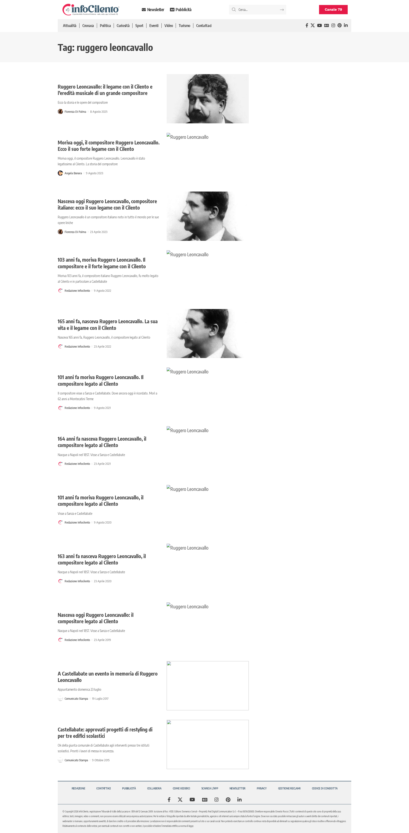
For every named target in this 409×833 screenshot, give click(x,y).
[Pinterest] (339, 25)
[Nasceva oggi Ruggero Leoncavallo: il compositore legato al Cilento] (208, 627)
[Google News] (326, 25)
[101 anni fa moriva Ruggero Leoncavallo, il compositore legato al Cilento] (208, 509)
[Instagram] (333, 25)
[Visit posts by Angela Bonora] (60, 173)
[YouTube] (319, 25)
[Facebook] (306, 25)
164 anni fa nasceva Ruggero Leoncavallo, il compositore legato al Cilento (102, 441)
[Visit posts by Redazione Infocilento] (60, 290)
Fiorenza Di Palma (75, 111)
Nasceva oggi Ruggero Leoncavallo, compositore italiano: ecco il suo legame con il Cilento (107, 204)
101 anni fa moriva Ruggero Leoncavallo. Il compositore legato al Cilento (100, 380)
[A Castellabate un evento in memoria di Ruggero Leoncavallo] (208, 685)
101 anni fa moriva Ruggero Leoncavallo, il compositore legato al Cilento (100, 500)
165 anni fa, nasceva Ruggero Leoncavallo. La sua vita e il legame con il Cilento (108, 324)
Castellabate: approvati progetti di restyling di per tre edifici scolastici (105, 732)
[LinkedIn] (346, 25)
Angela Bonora (73, 173)
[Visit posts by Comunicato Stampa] (60, 698)
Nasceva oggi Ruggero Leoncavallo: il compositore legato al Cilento (95, 618)
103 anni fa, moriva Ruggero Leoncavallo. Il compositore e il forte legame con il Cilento (102, 262)
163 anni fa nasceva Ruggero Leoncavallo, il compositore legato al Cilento (102, 559)
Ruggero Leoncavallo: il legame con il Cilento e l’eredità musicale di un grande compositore (105, 89)
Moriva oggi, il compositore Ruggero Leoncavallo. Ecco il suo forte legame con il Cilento (109, 145)
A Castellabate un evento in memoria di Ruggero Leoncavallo (108, 676)
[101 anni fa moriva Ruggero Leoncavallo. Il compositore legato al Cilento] (208, 392)
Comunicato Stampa (76, 698)
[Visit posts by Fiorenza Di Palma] (60, 111)
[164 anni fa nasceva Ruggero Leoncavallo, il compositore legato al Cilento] (208, 450)
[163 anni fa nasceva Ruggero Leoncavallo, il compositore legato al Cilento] (208, 568)
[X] (312, 25)
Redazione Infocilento (77, 290)
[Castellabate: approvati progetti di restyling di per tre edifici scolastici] (208, 744)
